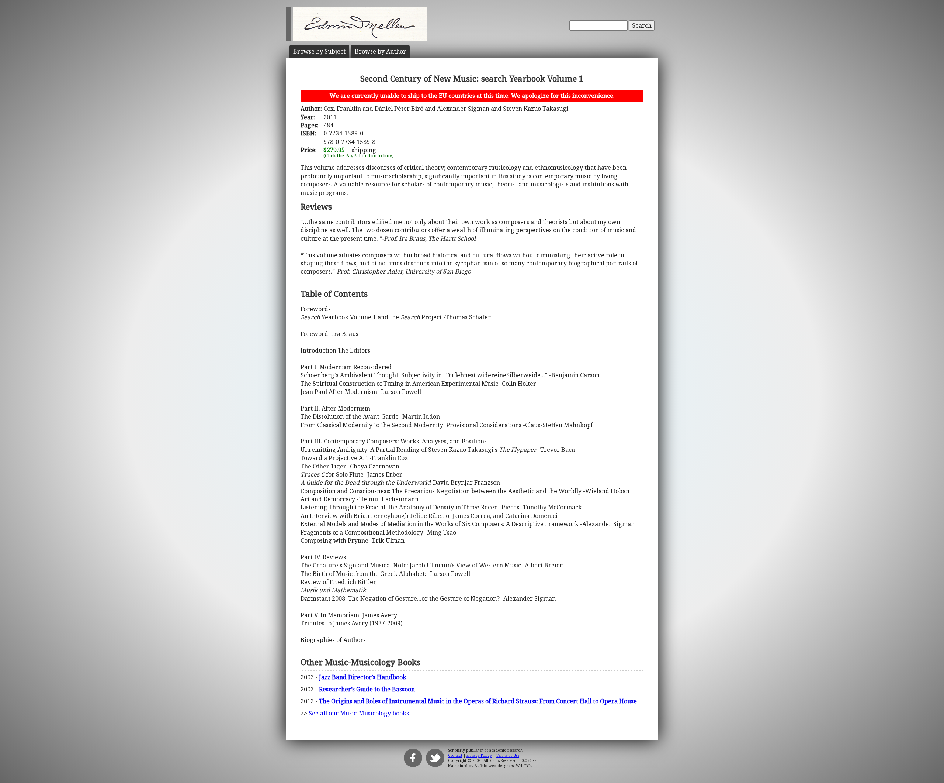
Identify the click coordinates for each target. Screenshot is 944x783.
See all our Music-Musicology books (359, 713)
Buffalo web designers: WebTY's (503, 765)
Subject (319, 51)
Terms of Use (507, 755)
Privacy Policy (479, 755)
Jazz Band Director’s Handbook (362, 677)
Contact (455, 755)
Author (380, 51)
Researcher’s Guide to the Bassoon (367, 689)
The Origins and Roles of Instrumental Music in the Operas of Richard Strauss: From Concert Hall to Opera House (478, 701)
